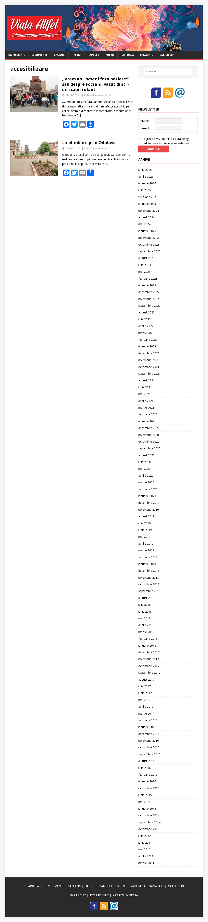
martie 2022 (146, 333)
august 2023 (146, 258)
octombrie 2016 (148, 747)
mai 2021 (144, 394)
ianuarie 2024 (147, 231)
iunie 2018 (145, 611)
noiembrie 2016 (148, 740)
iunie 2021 (145, 387)
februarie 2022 (147, 340)
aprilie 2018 (145, 625)
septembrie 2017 (149, 673)
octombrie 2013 (148, 829)
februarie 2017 (147, 720)
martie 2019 (146, 550)
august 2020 (146, 455)
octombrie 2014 (148, 815)
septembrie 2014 (149, 822)
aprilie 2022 (145, 326)
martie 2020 (146, 482)
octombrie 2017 (148, 666)
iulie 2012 (144, 836)
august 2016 (146, 761)
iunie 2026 (145, 170)
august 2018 (146, 598)
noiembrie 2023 (148, 238)
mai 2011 (144, 849)
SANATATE (146, 55)
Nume (145, 121)
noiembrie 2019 (148, 509)
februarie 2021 (147, 414)
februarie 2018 (147, 639)
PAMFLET (93, 55)
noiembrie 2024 (148, 210)
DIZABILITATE (16, 55)
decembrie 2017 (148, 652)
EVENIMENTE (39, 55)
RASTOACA (127, 55)
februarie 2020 (147, 489)
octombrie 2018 (148, 584)
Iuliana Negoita (93, 95)
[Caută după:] (168, 71)
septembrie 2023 (149, 251)
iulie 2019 (144, 523)
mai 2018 (144, 618)
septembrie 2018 (149, 591)
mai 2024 (144, 224)
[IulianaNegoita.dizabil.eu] (104, 48)
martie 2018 (146, 632)
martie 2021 (146, 408)
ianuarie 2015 (147, 808)
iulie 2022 (144, 319)
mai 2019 (144, 537)
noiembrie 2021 (148, 360)
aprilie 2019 (145, 543)
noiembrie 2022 (148, 299)
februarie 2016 (147, 774)
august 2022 (146, 312)
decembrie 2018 (148, 571)
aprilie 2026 (145, 176)
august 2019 (146, 516)
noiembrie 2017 (148, 659)
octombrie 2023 (148, 244)
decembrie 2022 (148, 292)
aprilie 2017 (145, 706)
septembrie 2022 (149, 306)
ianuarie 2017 (147, 727)
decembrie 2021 (148, 353)
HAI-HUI (76, 55)
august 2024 (146, 217)
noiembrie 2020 (148, 435)
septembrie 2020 (149, 448)
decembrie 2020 (148, 428)
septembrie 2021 (149, 374)
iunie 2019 (145, 530)
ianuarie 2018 (147, 645)
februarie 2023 (147, 278)
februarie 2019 (147, 557)
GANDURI (59, 55)
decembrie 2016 (148, 734)
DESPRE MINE (99, 895)
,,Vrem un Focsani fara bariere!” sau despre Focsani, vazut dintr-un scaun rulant (95, 84)
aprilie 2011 (145, 856)
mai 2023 (144, 272)
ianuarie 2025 (147, 204)
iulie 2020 (144, 462)
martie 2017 (146, 713)
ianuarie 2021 (147, 421)
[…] (79, 115)
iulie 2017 (144, 686)
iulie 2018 (144, 605)
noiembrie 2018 (148, 577)
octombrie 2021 (148, 367)
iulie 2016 (144, 768)
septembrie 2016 (149, 754)
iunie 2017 (145, 693)
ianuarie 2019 (147, 564)
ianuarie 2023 (147, 285)
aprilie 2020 (145, 475)
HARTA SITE (78, 895)
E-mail (145, 128)
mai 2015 (144, 802)
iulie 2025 (144, 190)
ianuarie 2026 (147, 183)
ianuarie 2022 (147, 346)
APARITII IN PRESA (125, 895)
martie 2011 (146, 863)
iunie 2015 (145, 795)
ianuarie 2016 (147, 781)
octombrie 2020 (148, 441)
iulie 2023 (144, 265)
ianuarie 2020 (147, 496)
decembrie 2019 (148, 503)
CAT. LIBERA (166, 55)
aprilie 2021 (145, 401)
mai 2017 (144, 700)
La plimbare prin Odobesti (90, 142)
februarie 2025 (147, 197)
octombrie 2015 (148, 788)
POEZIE (109, 55)
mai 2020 (144, 469)
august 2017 (146, 679)
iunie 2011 (145, 842)
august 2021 (146, 380)
